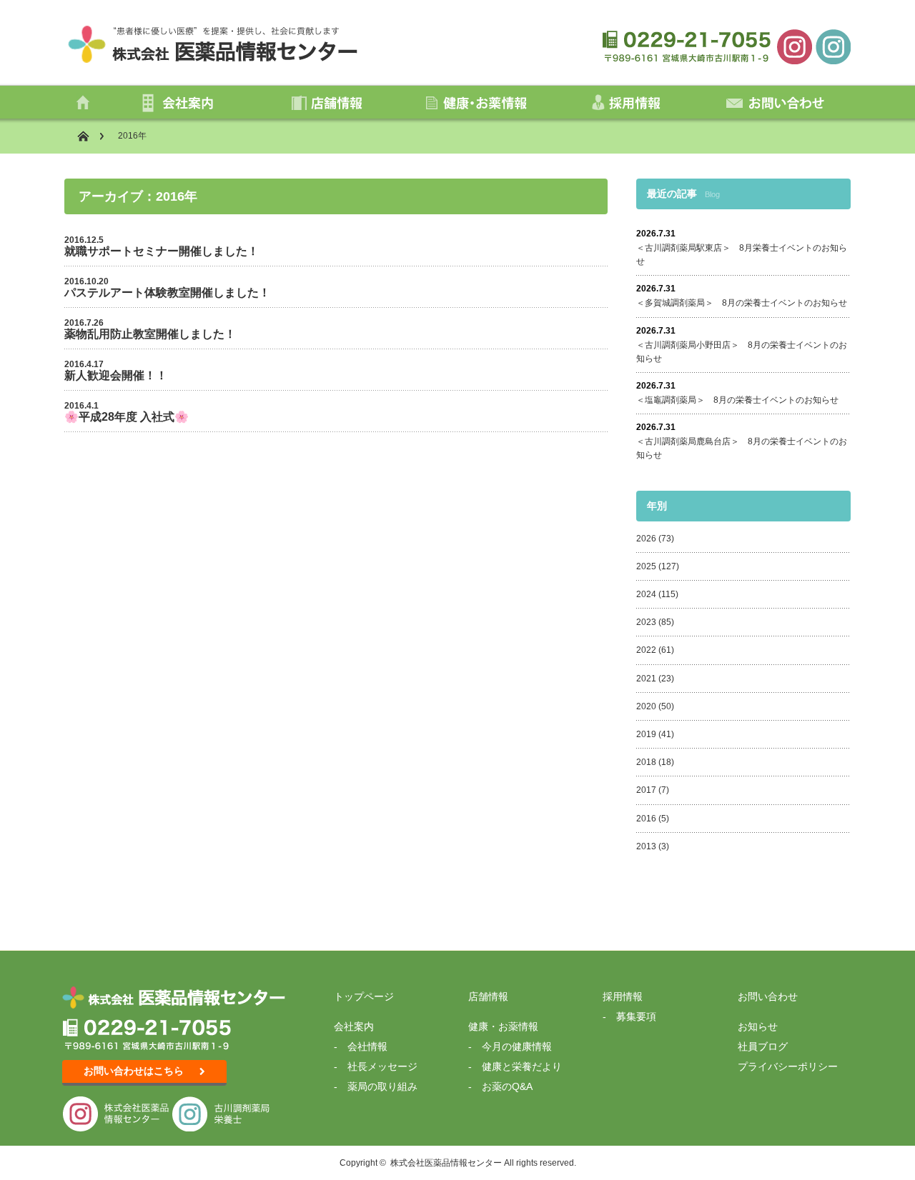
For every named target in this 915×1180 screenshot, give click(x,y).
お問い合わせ (768, 996)
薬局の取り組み (382, 1086)
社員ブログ (763, 1046)
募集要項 (636, 1016)
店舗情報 (488, 996)
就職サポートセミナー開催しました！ (161, 251)
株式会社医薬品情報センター (446, 1163)
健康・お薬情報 (503, 1026)
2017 (646, 790)
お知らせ (758, 1026)
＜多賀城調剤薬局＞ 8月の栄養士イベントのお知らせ (741, 303)
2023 (646, 622)
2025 (646, 566)
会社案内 (354, 1026)
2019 (646, 734)
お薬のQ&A (507, 1086)
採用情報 (623, 996)
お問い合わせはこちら (134, 1070)
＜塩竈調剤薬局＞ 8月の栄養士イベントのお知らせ (737, 400)
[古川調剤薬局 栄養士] (833, 45)
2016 (646, 819)
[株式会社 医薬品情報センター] (794, 45)
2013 (646, 846)
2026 (646, 539)
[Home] (90, 136)
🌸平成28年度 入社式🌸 (126, 417)
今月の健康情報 (517, 1046)
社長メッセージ (382, 1066)
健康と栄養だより (522, 1066)
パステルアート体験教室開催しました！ (167, 292)
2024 (646, 594)
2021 (646, 679)
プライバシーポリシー (788, 1066)
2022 (646, 650)
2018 (646, 762)
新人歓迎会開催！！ (115, 375)
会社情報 (367, 1046)
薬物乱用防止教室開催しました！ (150, 334)
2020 (646, 706)
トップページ (364, 996)
